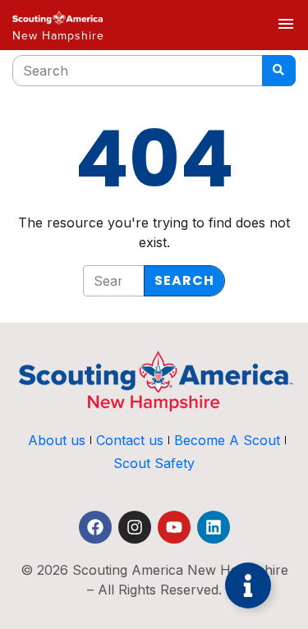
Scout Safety (154, 463)
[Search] (279, 70)
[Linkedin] (213, 527)
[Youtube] (174, 527)
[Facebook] (95, 527)
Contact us (129, 440)
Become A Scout (227, 440)
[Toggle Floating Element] (248, 585)
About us (56, 440)
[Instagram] (134, 527)
